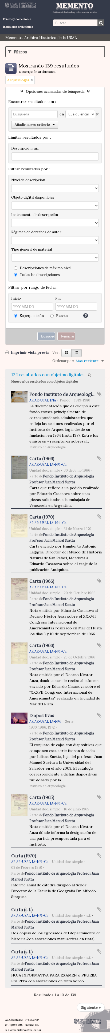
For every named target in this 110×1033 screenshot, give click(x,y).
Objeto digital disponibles (32, 197)
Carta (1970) (41, 517)
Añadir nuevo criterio (32, 124)
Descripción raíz (25, 148)
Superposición (31, 315)
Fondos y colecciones (17, 19)
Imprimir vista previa (29, 352)
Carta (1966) (41, 458)
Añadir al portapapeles (99, 394)
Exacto (61, 315)
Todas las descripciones (39, 274)
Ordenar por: (63, 361)
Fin (58, 298)
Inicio (16, 298)
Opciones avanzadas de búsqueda (55, 91)
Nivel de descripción (28, 180)
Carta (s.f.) (22, 909)
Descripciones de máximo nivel (45, 268)
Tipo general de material (31, 249)
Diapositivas (41, 715)
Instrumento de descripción (34, 214)
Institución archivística (18, 27)
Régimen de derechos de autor (36, 232)
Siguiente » (91, 1007)
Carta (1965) (41, 797)
